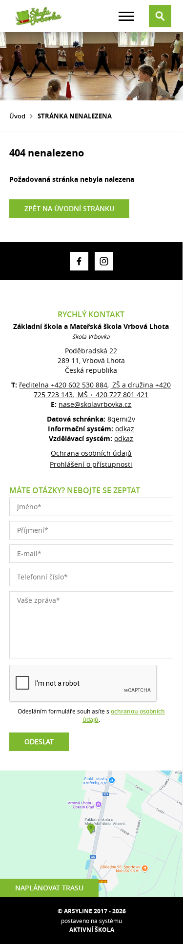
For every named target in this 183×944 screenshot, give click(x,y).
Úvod (17, 116)
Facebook (79, 261)
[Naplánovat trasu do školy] (91, 834)
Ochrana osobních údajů (91, 453)
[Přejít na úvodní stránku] (38, 16)
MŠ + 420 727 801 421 (112, 394)
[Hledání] (160, 16)
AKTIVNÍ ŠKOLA (91, 929)
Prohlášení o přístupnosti (91, 464)
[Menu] (126, 16)
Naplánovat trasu (49, 887)
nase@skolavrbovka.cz (95, 404)
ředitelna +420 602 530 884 (63, 384)
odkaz (124, 428)
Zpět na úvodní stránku (69, 208)
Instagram (104, 261)
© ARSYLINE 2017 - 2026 (92, 911)
